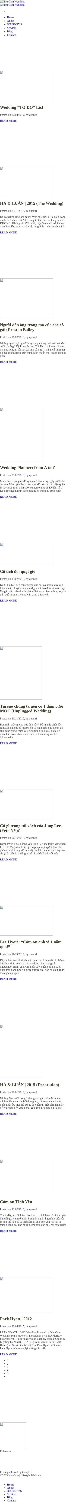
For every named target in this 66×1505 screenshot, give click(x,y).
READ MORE (8, 120)
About (10, 20)
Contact (11, 34)
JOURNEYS (14, 24)
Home (10, 17)
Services (11, 27)
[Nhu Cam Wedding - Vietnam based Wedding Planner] (12, 3)
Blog (9, 31)
